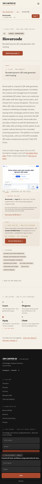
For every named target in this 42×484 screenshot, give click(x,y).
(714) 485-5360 (23, 359)
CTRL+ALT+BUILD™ (8, 399)
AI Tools (5, 391)
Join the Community (8, 418)
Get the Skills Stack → (15, 241)
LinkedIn (14, 370)
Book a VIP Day (7, 410)
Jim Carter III (9, 3)
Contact (4, 422)
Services (5, 387)
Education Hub (7, 395)
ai (18, 12)
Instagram (5, 370)
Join (21, 475)
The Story (5, 383)
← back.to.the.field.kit (11, 281)
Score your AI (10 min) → (13, 215)
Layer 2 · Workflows (16, 33)
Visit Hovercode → (12, 53)
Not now (21, 481)
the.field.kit (7, 12)
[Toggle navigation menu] (38, 4)
